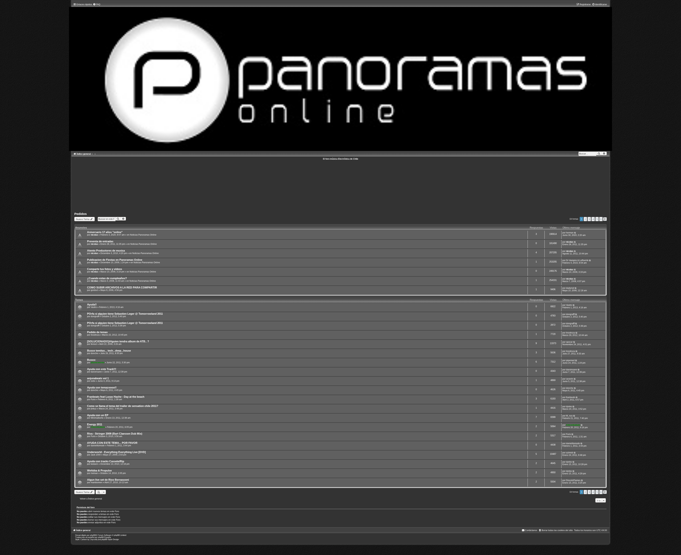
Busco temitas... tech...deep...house (109, 350)
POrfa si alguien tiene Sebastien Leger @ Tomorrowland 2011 (125, 313)
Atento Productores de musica (106, 250)
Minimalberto (97, 418)
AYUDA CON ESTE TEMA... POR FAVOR (112, 442)
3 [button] (589, 219)
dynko (569, 406)
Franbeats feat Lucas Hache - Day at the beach (115, 396)
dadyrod (570, 288)
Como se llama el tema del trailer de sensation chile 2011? (122, 406)
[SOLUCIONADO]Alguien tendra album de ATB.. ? (118, 341)
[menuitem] (96, 4)
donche (94, 353)
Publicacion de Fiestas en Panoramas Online (114, 259)
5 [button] (597, 219)
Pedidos (80, 214)
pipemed (570, 360)
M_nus (569, 416)
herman (570, 232)
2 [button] (585, 219)
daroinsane (96, 372)
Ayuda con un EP (97, 415)
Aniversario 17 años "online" (105, 232)
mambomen (96, 482)
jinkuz (93, 408)
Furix (93, 399)
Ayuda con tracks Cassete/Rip (105, 461)
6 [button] (601, 219)
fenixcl (94, 344)
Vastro (94, 307)
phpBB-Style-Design (110, 539)
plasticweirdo (97, 362)
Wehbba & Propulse (99, 470)
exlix (93, 381)
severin (569, 379)
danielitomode (98, 445)
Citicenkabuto (98, 427)
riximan (94, 473)
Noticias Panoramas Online (143, 235)
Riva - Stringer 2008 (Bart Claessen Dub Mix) (114, 433)
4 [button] (593, 219)
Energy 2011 (94, 424)
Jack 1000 (96, 455)
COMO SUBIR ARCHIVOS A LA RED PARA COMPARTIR (122, 287)
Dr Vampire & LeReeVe (577, 260)
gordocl (94, 290)
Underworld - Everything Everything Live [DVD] (116, 452)
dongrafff (95, 316)
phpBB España (104, 537)
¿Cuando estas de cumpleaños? (107, 278)
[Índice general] (340, 76)
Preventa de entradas (100, 241)
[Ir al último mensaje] (575, 232)
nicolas (94, 235)
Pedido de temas (97, 332)
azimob (569, 452)
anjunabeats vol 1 (98, 378)
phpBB (93, 535)
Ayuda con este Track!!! (101, 369)
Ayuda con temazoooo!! (102, 387)
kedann (94, 464)
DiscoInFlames (573, 480)
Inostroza (95, 335)
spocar (569, 342)
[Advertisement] (180, 185)
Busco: (91, 359)
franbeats (570, 397)
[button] (605, 219)
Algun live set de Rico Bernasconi (108, 479)
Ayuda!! (92, 304)
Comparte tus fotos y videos (104, 269)
